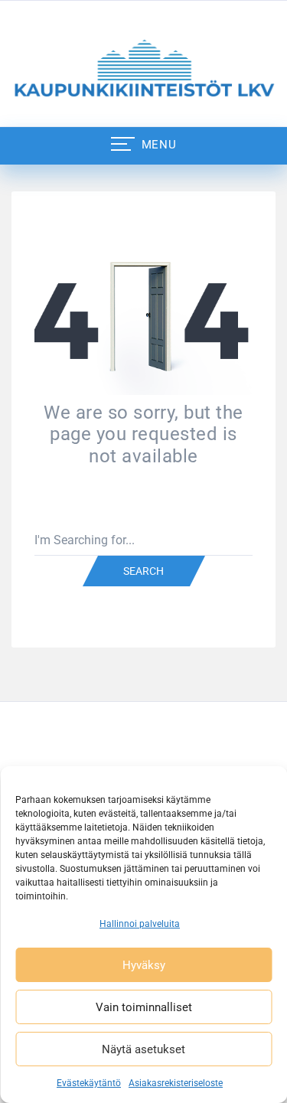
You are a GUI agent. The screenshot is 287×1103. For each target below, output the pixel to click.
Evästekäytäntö (89, 1083)
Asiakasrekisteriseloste (176, 1083)
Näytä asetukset (143, 1049)
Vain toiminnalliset (144, 1007)
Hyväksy (143, 965)
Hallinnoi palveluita (139, 924)
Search (143, 571)
